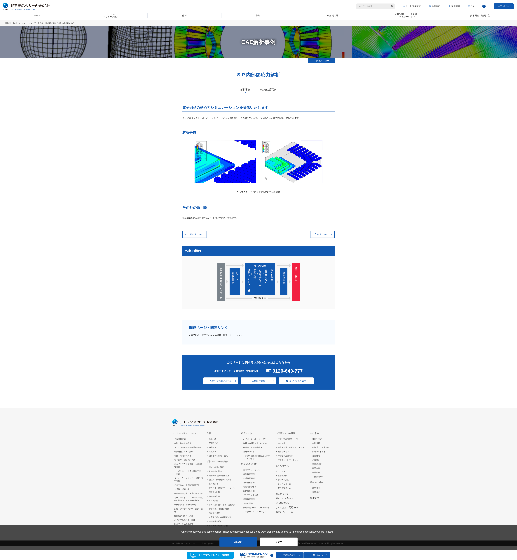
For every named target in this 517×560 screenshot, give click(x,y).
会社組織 (316, 456)
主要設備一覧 (318, 477)
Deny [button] (279, 542)
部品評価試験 (214, 496)
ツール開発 (248, 503)
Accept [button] (238, 542)
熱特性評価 (213, 484)
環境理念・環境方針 (320, 447)
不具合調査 (213, 500)
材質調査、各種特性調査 (219, 509)
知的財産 (281, 443)
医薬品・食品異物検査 (183, 524)
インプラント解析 (250, 495)
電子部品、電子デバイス (184, 460)
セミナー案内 (283, 480)
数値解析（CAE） (250, 464)
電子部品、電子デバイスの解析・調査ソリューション (217, 335)
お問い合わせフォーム (221, 381)
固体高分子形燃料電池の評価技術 (188, 493)
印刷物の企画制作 (285, 456)
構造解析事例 (249, 474)
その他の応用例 (268, 89)
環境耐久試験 (214, 492)
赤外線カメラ (249, 452)
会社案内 (436, 6)
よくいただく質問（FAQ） (289, 507)
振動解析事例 (249, 499)
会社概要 (316, 443)
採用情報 (455, 6)
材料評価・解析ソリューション (222, 488)
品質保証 (316, 460)
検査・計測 (246, 433)
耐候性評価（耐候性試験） (185, 505)
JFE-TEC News (284, 488)
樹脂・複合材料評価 (182, 443)
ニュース (281, 471)
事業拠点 (316, 488)
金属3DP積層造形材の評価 (220, 480)
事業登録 (316, 472)
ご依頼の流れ (258, 381)
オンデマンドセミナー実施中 (214, 555)
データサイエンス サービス (254, 512)
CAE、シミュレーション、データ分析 (28, 23)
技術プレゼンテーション (288, 460)
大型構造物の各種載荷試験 (220, 517)
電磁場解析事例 (249, 487)
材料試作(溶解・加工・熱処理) (222, 505)
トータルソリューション (184, 433)
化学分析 (212, 439)
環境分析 (212, 452)
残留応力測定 (214, 513)
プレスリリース (284, 484)
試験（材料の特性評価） (218, 461)
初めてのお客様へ (284, 498)
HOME (8, 23)
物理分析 (212, 447)
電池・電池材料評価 (182, 456)
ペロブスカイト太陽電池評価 (186, 485)
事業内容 (316, 468)
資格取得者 (317, 464)
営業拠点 (316, 492)
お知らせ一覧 (282, 465)
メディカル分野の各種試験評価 (187, 447)
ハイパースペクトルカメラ (254, 439)
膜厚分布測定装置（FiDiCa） (255, 443)
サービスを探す (413, 6)
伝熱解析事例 (249, 478)
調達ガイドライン (319, 452)
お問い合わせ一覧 (284, 512)
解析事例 (245, 89)
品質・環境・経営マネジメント (291, 447)
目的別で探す (282, 494)
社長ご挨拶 (317, 439)
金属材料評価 (180, 439)
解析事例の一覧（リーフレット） (257, 507)
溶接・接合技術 (215, 521)
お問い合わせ (503, 6)
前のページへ (196, 234)
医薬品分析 (213, 443)
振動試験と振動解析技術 (219, 475)
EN (472, 6)
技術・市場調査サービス (288, 439)
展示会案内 (282, 475)
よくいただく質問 (297, 381)
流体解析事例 (249, 491)
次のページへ (321, 234)
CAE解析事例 (50, 23)
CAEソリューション (251, 470)
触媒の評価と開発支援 (183, 516)
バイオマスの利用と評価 (184, 520)
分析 (209, 433)
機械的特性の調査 (216, 467)
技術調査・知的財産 (285, 433)
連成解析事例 (249, 482)
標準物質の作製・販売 (218, 456)
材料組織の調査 (215, 471)
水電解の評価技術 (181, 489)
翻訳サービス (283, 452)
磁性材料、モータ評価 (183, 452)
